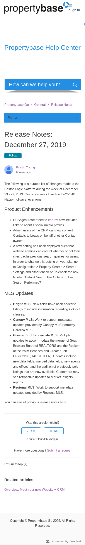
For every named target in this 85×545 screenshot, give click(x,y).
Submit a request (59, 450)
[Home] (36, 7)
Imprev (53, 220)
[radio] (31, 430)
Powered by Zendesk (66, 541)
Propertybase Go (16, 104)
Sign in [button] (74, 10)
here (63, 402)
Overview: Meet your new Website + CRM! (35, 489)
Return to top (13, 464)
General (40, 104)
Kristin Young (25, 167)
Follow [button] (13, 155)
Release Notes (61, 104)
